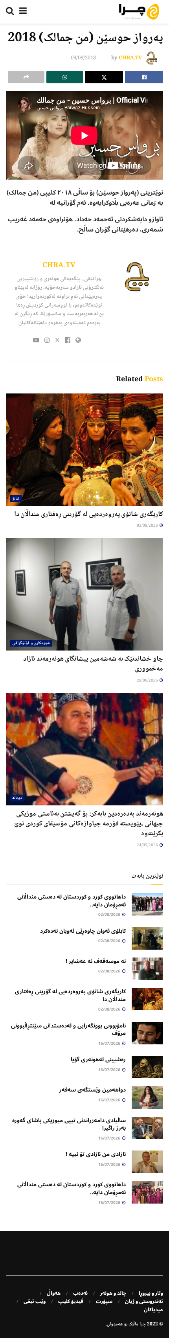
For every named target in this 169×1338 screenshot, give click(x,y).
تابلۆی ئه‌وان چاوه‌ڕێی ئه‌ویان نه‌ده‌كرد (83, 931)
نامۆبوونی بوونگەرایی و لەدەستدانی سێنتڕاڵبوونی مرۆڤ (68, 1029)
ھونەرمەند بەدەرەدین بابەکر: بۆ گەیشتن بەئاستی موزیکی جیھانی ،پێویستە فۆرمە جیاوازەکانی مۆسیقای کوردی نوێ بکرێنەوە (88, 824)
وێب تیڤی (35, 1301)
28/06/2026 (148, 680)
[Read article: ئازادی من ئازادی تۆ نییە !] (147, 1162)
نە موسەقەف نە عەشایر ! (96, 961)
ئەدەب (80, 1293)
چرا (143, 1324)
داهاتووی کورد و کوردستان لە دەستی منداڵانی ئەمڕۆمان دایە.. (71, 900)
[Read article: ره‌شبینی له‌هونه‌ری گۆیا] (147, 1067)
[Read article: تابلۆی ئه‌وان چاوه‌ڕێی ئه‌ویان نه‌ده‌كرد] (147, 938)
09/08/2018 (83, 58)
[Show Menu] (23, 12)
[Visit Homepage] (139, 12)
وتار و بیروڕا (151, 1293)
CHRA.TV (130, 58)
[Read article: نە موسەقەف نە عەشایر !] (147, 969)
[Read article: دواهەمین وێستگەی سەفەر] (147, 1097)
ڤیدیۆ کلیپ (70, 1301)
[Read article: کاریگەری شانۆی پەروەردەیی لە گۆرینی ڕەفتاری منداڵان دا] (84, 449)
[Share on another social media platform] (26, 77)
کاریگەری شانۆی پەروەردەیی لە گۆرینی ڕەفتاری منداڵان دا (88, 514)
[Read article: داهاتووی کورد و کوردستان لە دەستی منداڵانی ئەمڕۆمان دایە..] (147, 904)
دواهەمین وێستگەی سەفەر (92, 1089)
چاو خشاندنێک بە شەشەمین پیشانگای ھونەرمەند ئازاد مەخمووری (93, 664)
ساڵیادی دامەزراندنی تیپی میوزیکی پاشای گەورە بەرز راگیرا (69, 1124)
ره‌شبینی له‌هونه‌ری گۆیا (98, 1059)
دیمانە (17, 798)
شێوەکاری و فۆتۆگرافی (31, 643)
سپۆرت (104, 1301)
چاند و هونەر (113, 1293)
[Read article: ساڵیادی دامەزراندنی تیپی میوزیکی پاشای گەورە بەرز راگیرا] (147, 1128)
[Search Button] (10, 12)
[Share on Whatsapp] (64, 77)
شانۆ (16, 498)
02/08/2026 (148, 525)
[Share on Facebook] (144, 77)
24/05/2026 (148, 845)
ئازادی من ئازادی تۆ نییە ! (96, 1154)
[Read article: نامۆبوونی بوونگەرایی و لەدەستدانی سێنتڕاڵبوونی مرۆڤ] (147, 1033)
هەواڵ (54, 1293)
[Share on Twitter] (104, 77)
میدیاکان (153, 1309)
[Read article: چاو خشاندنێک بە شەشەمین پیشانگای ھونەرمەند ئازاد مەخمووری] (84, 594)
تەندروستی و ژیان (144, 1301)
